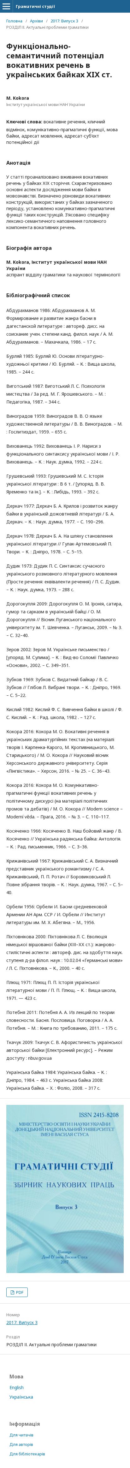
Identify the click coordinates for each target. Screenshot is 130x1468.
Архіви (36, 21)
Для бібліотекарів (27, 1454)
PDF (19, 1292)
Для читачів (21, 1435)
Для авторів (21, 1444)
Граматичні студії (35, 6)
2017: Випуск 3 (64, 21)
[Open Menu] (6, 6)
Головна (14, 21)
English (16, 1387)
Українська (21, 1397)
